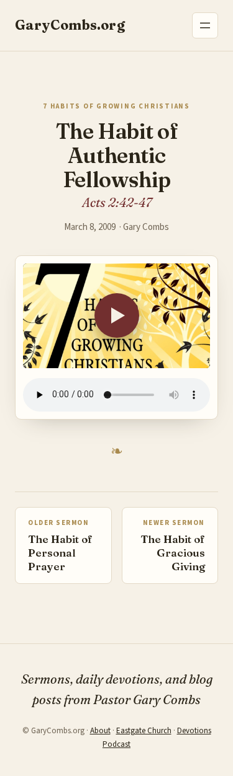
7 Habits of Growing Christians (116, 106)
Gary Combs (146, 227)
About (100, 730)
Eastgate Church (143, 730)
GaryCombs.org (70, 25)
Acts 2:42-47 (117, 202)
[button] (116, 315)
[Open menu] (205, 25)
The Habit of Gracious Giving (172, 552)
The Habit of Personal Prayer (60, 552)
